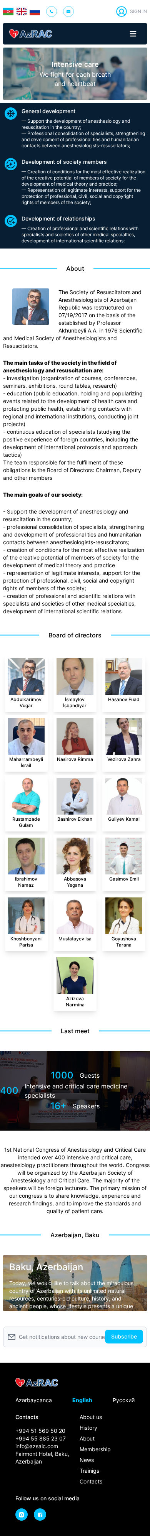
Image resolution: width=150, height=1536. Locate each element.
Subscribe (124, 1336)
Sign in (138, 11)
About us (91, 1417)
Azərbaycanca (33, 1400)
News (87, 1460)
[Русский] (35, 11)
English (82, 1400)
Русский (124, 1400)
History (88, 1427)
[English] (22, 11)
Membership (95, 1449)
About (87, 1438)
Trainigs (89, 1470)
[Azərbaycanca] (8, 11)
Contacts (91, 1481)
